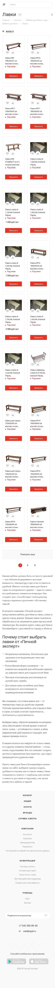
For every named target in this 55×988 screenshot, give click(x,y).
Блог (27, 899)
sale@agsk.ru (29, 931)
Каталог (27, 795)
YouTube (27, 945)
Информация (27, 861)
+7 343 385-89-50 (28, 926)
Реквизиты (27, 847)
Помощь (27, 893)
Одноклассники (35, 945)
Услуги (27, 807)
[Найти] (48, 5)
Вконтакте (12, 945)
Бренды (27, 813)
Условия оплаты (27, 866)
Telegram (20, 945)
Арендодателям (27, 842)
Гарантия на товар (27, 875)
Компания (27, 829)
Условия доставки (27, 871)
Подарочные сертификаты (27, 883)
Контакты (27, 834)
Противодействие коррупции (27, 879)
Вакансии (27, 838)
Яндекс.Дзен (42, 945)
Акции (27, 801)
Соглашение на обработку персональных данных (28, 851)
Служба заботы (27, 818)
